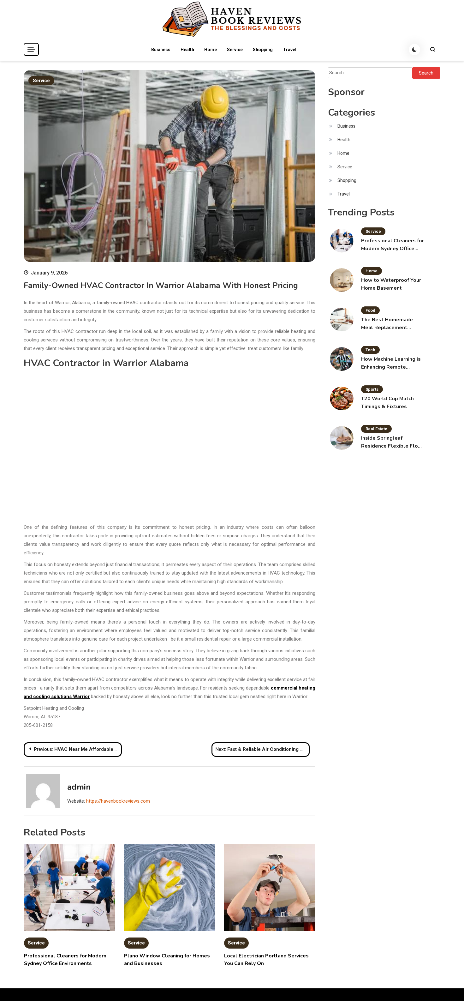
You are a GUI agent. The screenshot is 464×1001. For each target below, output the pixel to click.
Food (370, 310)
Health (187, 49)
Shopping (263, 49)
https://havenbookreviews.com (118, 801)
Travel (289, 49)
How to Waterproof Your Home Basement (391, 284)
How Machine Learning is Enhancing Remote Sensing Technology (391, 363)
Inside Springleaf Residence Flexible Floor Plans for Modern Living (392, 442)
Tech (370, 349)
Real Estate (376, 428)
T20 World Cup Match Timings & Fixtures (387, 402)
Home (210, 49)
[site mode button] (414, 49)
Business (160, 49)
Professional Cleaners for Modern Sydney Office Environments (392, 245)
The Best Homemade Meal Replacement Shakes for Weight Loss (390, 324)
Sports (372, 389)
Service (235, 49)
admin (79, 787)
